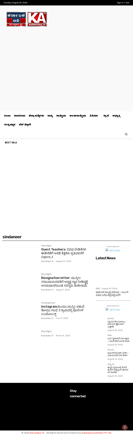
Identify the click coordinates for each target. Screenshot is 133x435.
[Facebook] (93, 2)
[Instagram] (98, 2)
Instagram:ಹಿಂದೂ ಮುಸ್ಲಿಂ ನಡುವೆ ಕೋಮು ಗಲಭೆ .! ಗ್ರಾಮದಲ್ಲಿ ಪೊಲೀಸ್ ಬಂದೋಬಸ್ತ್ (62, 310)
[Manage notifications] (125, 427)
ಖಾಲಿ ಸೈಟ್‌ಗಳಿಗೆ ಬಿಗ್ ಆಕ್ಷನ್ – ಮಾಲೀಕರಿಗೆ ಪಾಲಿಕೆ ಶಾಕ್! (118, 339)
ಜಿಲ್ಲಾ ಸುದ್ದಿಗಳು (46, 246)
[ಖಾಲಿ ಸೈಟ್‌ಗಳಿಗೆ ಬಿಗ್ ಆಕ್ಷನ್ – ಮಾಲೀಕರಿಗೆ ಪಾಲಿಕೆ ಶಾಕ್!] (100, 339)
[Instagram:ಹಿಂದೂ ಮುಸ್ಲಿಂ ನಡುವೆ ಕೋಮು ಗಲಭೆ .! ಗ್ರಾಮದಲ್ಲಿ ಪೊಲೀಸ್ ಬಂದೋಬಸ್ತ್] (20, 313)
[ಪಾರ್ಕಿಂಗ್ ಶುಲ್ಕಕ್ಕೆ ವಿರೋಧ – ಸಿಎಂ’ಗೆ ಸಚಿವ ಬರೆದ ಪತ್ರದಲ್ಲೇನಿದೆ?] (113, 273)
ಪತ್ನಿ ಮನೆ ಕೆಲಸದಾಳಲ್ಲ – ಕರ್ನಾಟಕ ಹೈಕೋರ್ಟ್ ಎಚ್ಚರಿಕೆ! (117, 324)
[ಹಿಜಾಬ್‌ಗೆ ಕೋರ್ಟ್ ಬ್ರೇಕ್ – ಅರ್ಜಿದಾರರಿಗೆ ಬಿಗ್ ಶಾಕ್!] (100, 354)
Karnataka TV (37, 433)
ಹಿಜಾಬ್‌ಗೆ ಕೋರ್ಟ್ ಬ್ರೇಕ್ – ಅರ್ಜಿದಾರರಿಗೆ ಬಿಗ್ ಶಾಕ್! (118, 354)
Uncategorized (48, 303)
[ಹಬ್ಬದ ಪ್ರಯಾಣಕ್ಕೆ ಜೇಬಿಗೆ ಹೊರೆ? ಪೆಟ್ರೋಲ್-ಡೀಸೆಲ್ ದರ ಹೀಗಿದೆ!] (100, 368)
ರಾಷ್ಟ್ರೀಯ (111, 364)
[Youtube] (109, 2)
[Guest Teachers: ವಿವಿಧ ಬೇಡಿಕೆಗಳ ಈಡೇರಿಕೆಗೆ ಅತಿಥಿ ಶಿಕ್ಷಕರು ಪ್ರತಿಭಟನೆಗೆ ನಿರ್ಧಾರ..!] (20, 256)
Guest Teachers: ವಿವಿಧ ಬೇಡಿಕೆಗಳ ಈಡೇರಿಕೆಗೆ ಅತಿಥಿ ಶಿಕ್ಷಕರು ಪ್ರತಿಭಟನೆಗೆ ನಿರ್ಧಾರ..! (63, 253)
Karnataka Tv (47, 261)
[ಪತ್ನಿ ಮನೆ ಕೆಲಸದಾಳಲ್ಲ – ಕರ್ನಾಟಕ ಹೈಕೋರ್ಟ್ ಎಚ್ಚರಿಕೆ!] (100, 322)
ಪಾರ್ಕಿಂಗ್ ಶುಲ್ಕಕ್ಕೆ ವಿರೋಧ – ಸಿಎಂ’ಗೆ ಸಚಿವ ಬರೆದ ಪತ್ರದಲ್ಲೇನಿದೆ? (112, 294)
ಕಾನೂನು (111, 319)
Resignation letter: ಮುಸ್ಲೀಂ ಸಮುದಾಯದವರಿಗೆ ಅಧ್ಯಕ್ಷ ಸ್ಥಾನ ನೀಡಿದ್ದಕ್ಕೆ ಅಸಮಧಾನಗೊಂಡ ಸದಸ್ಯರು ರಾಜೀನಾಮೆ (64, 281)
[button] (126, 133)
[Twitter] (104, 2)
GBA (98, 289)
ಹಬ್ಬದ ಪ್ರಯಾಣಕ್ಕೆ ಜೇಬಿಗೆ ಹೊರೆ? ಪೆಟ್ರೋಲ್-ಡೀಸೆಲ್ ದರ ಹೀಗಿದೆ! (118, 370)
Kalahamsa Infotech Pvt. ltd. (97, 433)
